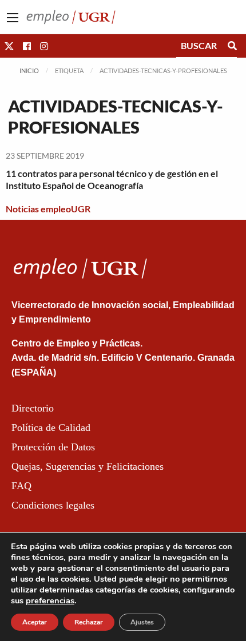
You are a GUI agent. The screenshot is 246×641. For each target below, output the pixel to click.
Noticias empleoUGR (48, 208)
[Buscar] (232, 45)
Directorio (32, 408)
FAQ (21, 485)
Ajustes (142, 622)
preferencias (50, 600)
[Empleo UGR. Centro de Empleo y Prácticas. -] (71, 15)
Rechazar (88, 622)
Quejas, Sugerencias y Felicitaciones (87, 466)
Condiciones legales (52, 505)
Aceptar (34, 622)
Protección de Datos (53, 447)
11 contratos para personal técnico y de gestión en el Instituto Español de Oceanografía (112, 179)
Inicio (29, 70)
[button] (9, 46)
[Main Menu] (12, 17)
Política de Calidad (50, 427)
